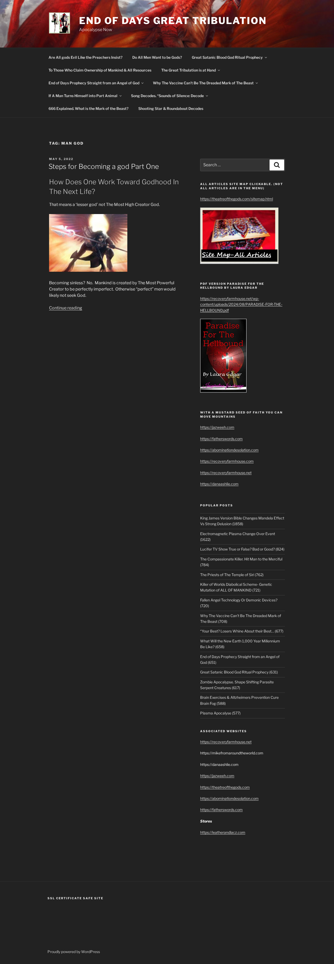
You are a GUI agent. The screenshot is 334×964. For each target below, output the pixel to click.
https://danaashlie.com (219, 484)
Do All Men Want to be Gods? (157, 57)
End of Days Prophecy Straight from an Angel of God (94, 83)
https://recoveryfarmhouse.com (227, 461)
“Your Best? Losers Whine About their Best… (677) (241, 631)
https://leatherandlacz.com (222, 832)
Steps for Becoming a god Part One (104, 166)
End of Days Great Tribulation (173, 20)
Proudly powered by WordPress (73, 951)
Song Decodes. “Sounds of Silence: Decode (167, 95)
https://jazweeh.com (217, 427)
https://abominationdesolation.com (229, 450)
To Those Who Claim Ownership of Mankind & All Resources (100, 70)
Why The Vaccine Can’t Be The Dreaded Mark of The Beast (203, 83)
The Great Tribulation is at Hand (188, 70)
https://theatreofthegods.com (225, 787)
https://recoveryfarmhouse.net (226, 472)
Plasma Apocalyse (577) (220, 713)
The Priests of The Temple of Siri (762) (232, 574)
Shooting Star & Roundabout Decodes (170, 108)
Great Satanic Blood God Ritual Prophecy (227, 57)
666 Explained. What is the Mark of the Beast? (88, 108)
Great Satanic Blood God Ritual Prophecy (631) (239, 672)
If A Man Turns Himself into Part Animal (83, 95)
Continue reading (65, 307)
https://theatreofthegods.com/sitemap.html (236, 199)
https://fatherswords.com (221, 438)
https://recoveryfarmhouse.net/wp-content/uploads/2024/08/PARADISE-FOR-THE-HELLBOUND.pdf (241, 304)
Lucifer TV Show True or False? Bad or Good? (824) (242, 549)
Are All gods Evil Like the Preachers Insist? (85, 57)
